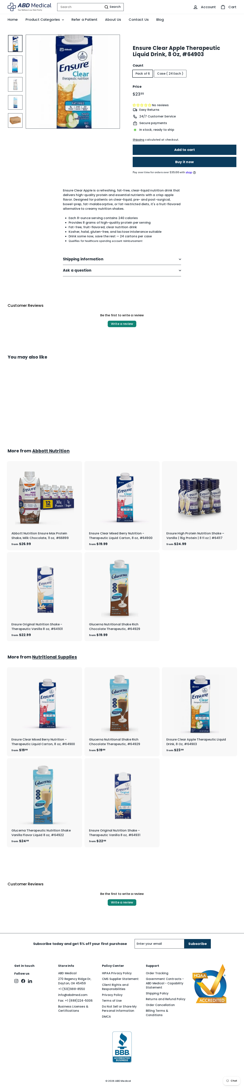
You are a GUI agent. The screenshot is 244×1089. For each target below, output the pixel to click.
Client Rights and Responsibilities (115, 987)
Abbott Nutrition (51, 451)
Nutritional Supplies (54, 657)
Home (13, 19)
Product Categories (43, 19)
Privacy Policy (112, 995)
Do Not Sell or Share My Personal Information (119, 1008)
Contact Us (139, 19)
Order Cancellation (160, 1005)
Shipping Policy (157, 993)
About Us (113, 19)
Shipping (138, 140)
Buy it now (184, 161)
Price (137, 86)
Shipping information (83, 259)
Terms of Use (112, 1001)
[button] (142, 105)
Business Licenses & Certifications (73, 1008)
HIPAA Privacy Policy (117, 973)
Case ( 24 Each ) (170, 73)
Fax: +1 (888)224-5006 (75, 1001)
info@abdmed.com (72, 995)
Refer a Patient (84, 19)
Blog (160, 19)
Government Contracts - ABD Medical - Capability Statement (165, 983)
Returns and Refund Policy (165, 999)
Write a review (122, 324)
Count (138, 65)
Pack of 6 (143, 73)
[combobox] (90, 7)
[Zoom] (73, 81)
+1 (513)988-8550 (71, 989)
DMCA (106, 1017)
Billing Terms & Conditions (157, 1013)
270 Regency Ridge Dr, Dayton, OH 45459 (74, 981)
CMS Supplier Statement (120, 979)
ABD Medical (67, 973)
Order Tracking (157, 973)
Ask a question (77, 270)
